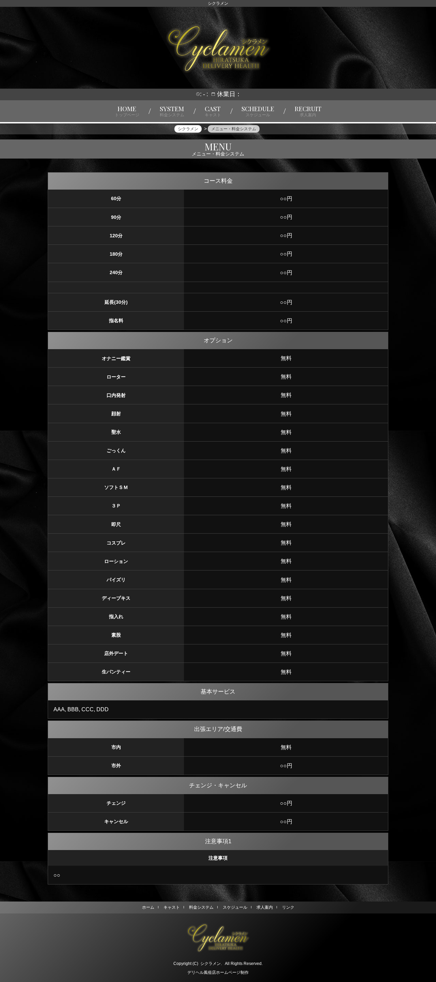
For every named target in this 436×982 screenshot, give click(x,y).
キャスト (172, 907)
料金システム (201, 907)
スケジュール (235, 907)
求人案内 (264, 907)
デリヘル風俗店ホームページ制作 (218, 972)
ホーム (148, 907)
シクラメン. (211, 963)
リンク (288, 907)
